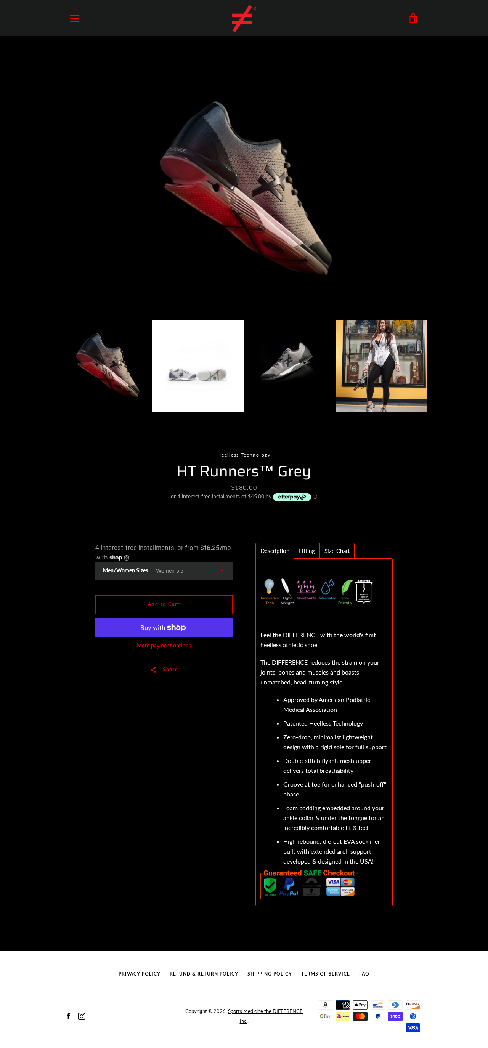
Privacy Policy (140, 974)
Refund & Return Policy (204, 974)
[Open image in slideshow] (244, 190)
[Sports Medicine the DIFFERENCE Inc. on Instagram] (81, 1015)
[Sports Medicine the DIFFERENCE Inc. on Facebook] (68, 1015)
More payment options (164, 645)
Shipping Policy (269, 974)
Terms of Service (325, 974)
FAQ (364, 974)
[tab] (274, 551)
